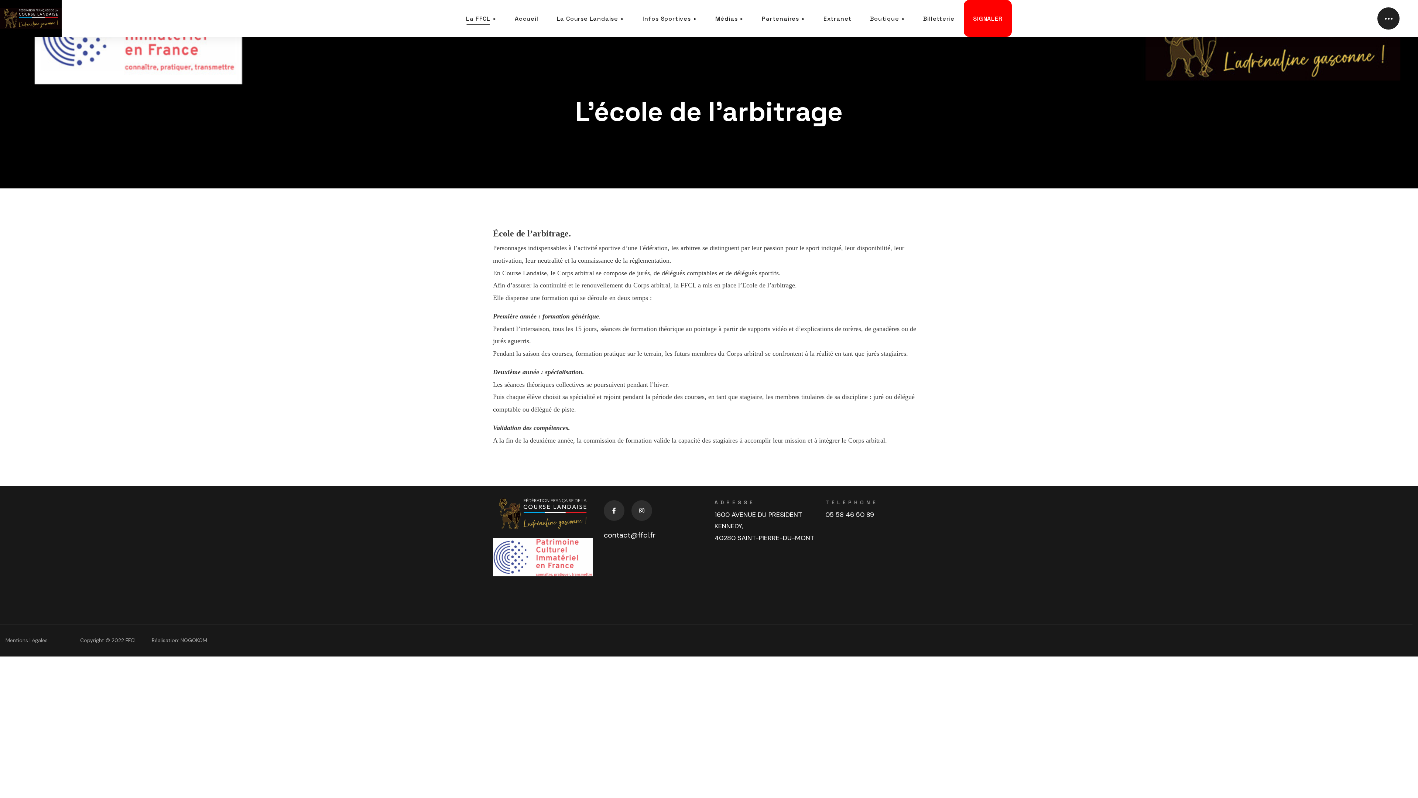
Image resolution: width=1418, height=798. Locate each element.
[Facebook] (614, 510)
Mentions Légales (27, 640)
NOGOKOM (194, 640)
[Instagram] (641, 510)
